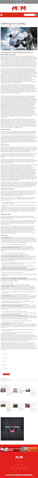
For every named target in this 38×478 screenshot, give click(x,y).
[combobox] (30, 15)
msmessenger (8, 26)
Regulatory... (9, 404)
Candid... (8, 388)
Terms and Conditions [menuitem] (19, 461)
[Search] (36, 15)
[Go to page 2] (18, 397)
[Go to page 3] (19, 397)
